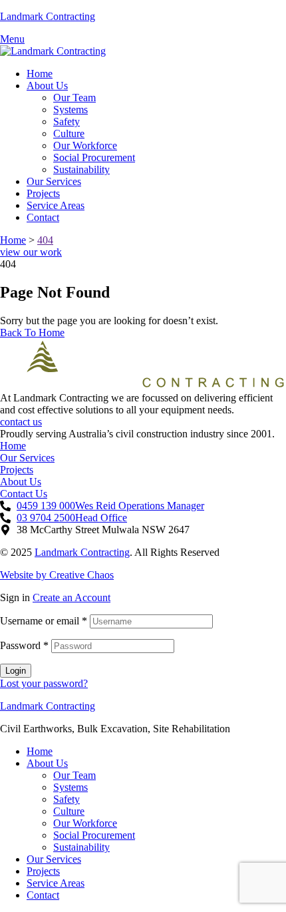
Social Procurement (94, 835)
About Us (47, 763)
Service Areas (55, 883)
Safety (66, 799)
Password (24, 645)
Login (15, 671)
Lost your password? (44, 683)
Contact (43, 895)
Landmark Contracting (47, 16)
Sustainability (81, 847)
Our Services (54, 859)
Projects (43, 871)
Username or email (43, 620)
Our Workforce (85, 823)
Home (40, 751)
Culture (68, 811)
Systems (70, 787)
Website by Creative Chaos (57, 574)
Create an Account (71, 597)
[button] (31, 252)
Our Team (74, 775)
